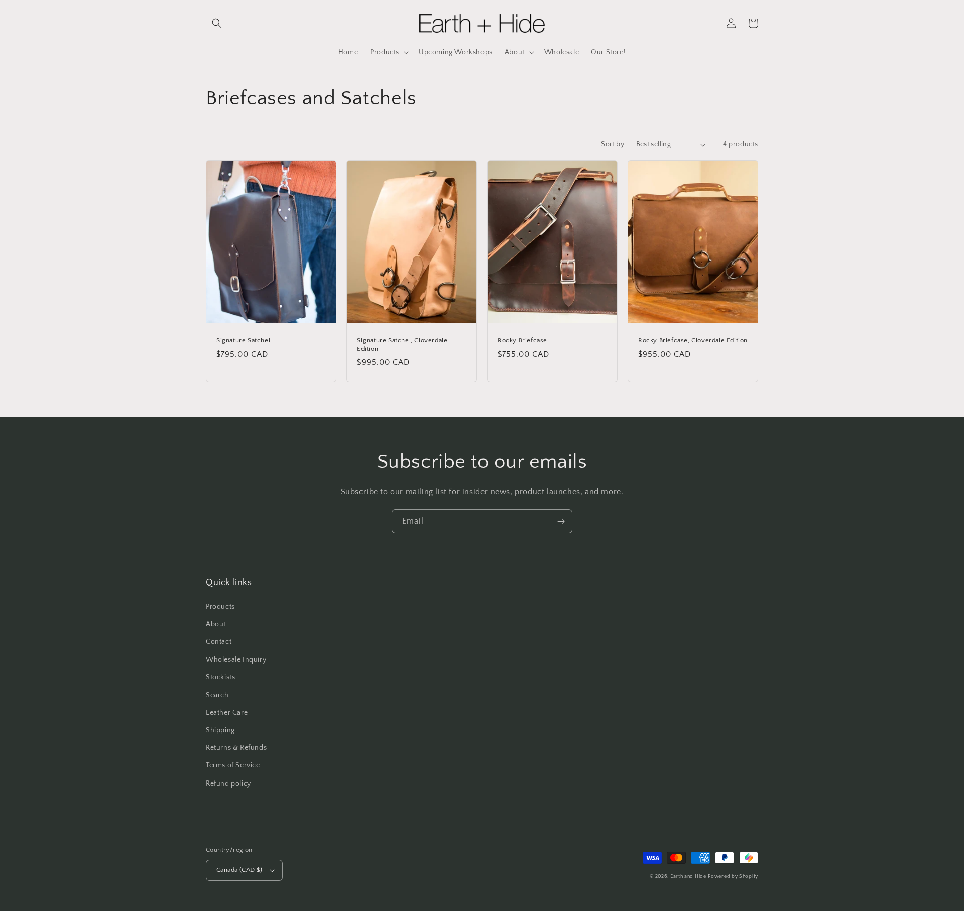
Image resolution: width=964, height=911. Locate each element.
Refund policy (228, 783)
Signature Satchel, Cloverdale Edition (402, 344)
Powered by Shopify (733, 876)
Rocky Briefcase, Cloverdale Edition (693, 340)
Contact (218, 642)
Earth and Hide (688, 876)
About (216, 624)
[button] (217, 23)
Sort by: (613, 144)
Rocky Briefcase (522, 340)
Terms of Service (233, 765)
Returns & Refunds (236, 748)
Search (217, 695)
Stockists (220, 677)
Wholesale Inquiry (236, 660)
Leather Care (227, 713)
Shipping (220, 730)
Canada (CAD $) (239, 869)
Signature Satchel (243, 340)
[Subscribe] (561, 521)
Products (220, 607)
